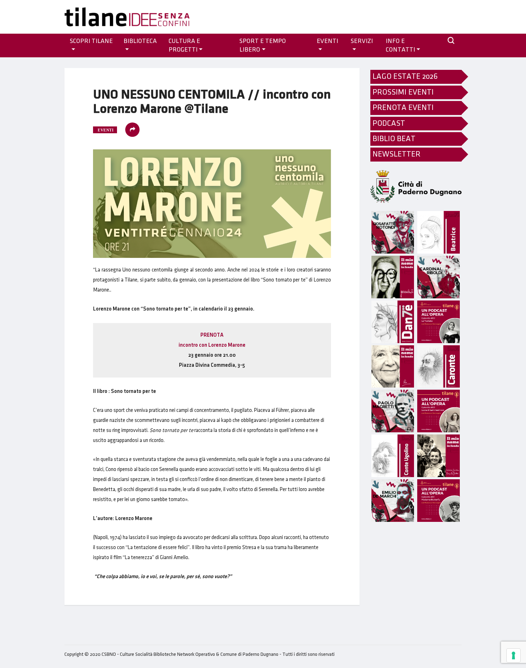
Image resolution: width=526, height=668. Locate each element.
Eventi (105, 130)
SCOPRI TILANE (91, 41)
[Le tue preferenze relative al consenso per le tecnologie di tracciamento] (513, 655)
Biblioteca (140, 41)
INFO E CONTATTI (400, 45)
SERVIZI (362, 41)
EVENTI (327, 41)
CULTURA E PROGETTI (184, 45)
